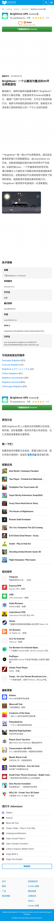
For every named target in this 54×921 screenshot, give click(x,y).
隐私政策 (32, 891)
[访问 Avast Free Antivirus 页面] (27, 23)
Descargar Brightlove (11, 360)
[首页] (3, 9)
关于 (4, 881)
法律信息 (32, 896)
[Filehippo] (9, 2)
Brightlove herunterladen (13, 378)
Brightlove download (11, 382)
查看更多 (27, 866)
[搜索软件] (46, 2)
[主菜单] (51, 2)
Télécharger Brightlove (12, 386)
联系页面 (32, 455)
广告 (4, 891)
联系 (4, 886)
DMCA (31, 901)
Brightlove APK (24, 13)
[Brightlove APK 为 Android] (5, 16)
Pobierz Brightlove (10, 373)
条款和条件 (33, 881)
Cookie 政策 (33, 886)
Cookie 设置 (33, 906)
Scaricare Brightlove (11, 365)
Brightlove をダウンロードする (16, 369)
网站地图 (6, 896)
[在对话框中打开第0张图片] (21, 203)
